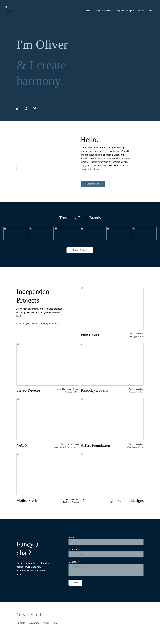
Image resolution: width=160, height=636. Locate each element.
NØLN (22, 445)
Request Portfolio (104, 11)
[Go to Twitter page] (34, 108)
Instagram (34, 623)
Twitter (45, 623)
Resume (88, 11)
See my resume (93, 184)
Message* (73, 562)
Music (141, 11)
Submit (75, 582)
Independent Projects (125, 11)
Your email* (74, 549)
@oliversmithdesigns (127, 500)
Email (55, 623)
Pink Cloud (90, 335)
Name (71, 537)
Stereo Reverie (28, 390)
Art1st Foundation (95, 445)
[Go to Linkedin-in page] (17, 108)
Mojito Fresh (26, 500)
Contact (151, 11)
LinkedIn (20, 623)
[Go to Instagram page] (26, 108)
